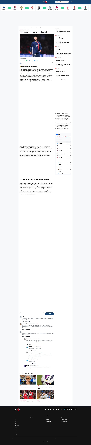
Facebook (80, 438)
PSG (20, 30)
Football (59, 438)
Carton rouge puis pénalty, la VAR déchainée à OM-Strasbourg (63, 54)
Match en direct (63, 438)
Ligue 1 (38, 385)
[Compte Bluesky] (58, 409)
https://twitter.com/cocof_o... (36, 356)
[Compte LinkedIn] (51, 409)
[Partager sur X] (32, 61)
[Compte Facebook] (45, 409)
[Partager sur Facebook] (29, 61)
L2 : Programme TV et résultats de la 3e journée (63, 65)
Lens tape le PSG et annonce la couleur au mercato (63, 70)
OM (20, 385)
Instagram (72, 438)
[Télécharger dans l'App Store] (74, 409)
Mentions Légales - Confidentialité (10, 438)
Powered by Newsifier (45, 441)
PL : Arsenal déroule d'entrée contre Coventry (62, 43)
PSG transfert (54, 438)
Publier (49, 313)
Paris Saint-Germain (31, 73)
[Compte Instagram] (48, 409)
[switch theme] (70, 2)
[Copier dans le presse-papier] (37, 61)
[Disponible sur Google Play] (67, 409)
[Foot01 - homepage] (45, 2)
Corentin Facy (24, 58)
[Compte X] (43, 409)
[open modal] (72, 1)
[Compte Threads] (61, 409)
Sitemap (84, 438)
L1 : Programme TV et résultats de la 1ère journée (63, 38)
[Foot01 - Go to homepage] (17, 409)
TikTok (77, 438)
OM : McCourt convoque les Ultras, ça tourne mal (62, 59)
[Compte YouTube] (56, 409)
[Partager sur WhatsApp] (27, 61)
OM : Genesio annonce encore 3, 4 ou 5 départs (63, 32)
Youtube (69, 438)
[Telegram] (35, 61)
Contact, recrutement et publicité (22, 438)
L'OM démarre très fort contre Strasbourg (63, 49)
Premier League (23, 400)
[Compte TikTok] (53, 409)
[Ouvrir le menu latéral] (19, 1)
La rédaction (49, 438)
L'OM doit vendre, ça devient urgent (62, 76)
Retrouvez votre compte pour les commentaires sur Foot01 (37, 438)
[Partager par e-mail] (21, 63)
